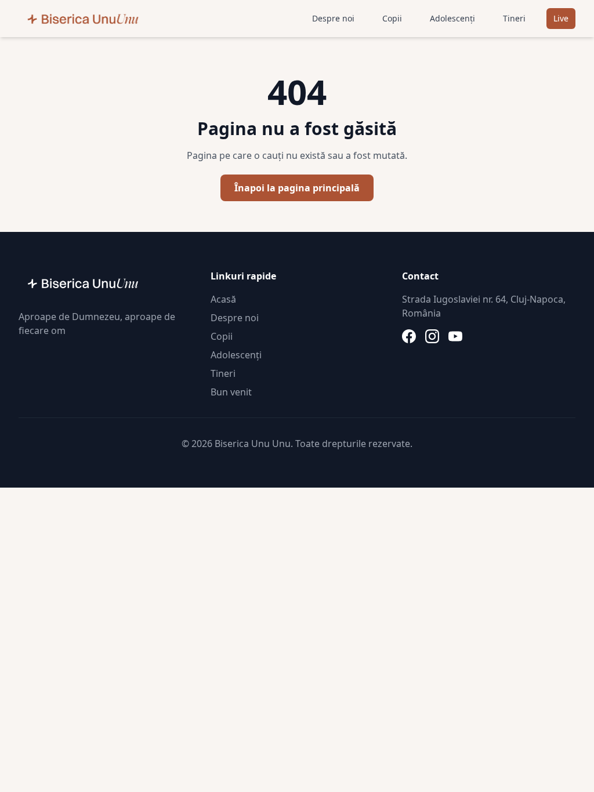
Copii (392, 18)
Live (560, 18)
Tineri (514, 18)
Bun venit (231, 392)
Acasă (223, 299)
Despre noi (333, 18)
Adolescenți (452, 18)
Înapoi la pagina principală (297, 187)
